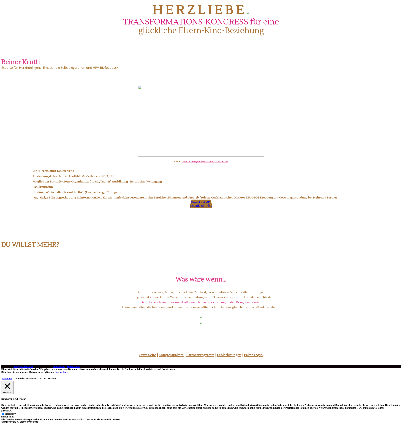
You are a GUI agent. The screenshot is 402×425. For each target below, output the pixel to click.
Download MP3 (201, 202)
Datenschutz (73, 366)
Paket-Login (253, 355)
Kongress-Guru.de (23, 366)
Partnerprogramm (200, 355)
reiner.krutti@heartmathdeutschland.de (205, 161)
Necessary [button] (6, 410)
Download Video (201, 206)
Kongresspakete (171, 355)
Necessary (10, 413)
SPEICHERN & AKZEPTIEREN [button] (19, 422)
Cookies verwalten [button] (26, 378)
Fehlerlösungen (229, 355)
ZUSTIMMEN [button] (48, 378)
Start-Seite (147, 355)
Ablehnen (7, 378)
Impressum (59, 366)
